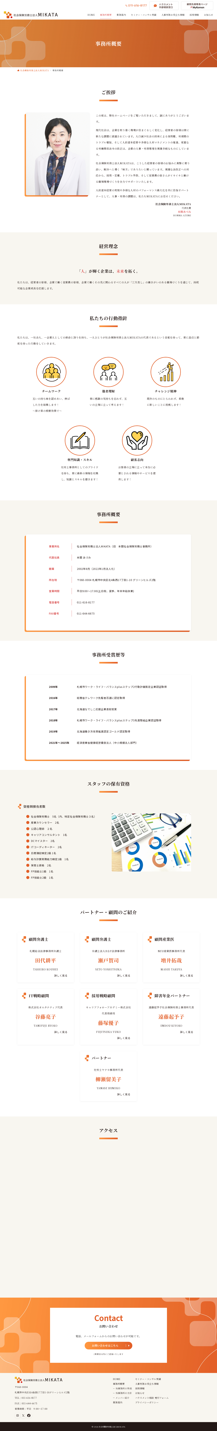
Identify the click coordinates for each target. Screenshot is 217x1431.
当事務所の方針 (123, 1393)
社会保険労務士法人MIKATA (112, 1426)
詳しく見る (61, 975)
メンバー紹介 (122, 1397)
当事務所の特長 (123, 1388)
